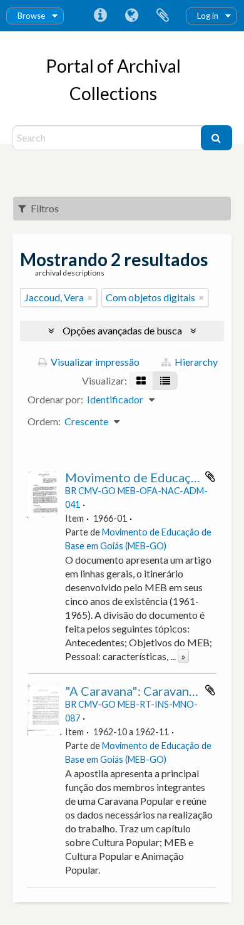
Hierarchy (195, 362)
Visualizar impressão (94, 362)
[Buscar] (216, 137)
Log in (207, 16)
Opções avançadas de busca (122, 330)
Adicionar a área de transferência (210, 476)
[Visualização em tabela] (165, 380)
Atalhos (100, 15)
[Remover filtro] (90, 297)
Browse (31, 16)
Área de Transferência (162, 15)
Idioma (131, 15)
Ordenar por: (55, 399)
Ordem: (44, 421)
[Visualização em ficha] (141, 380)
